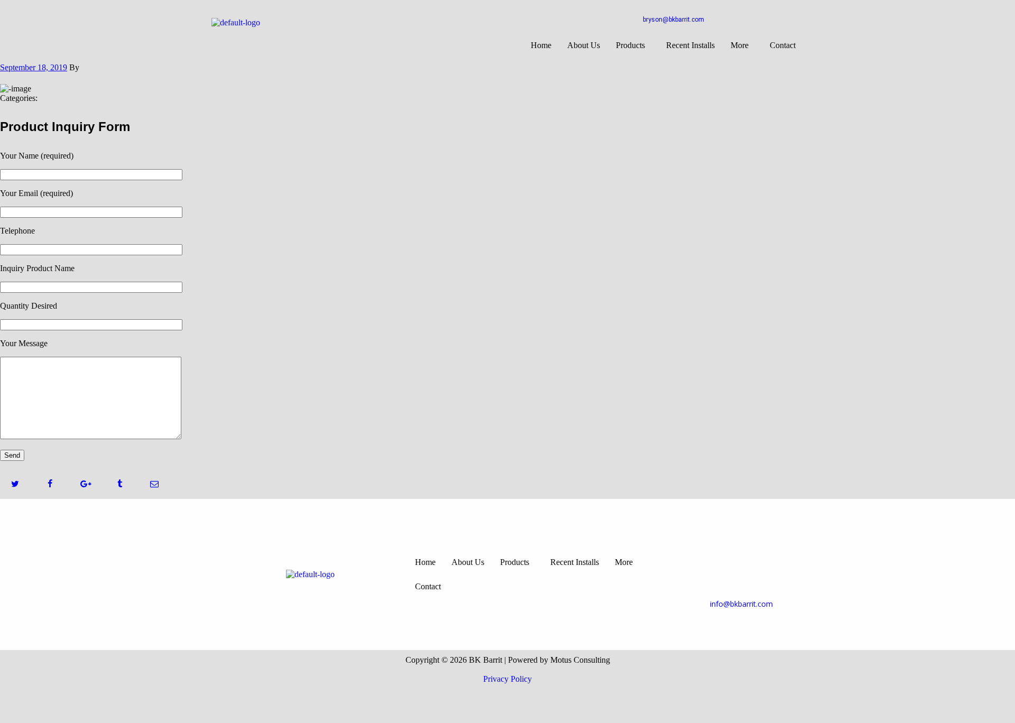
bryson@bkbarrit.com (673, 19)
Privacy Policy (507, 678)
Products (630, 45)
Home (541, 45)
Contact (783, 45)
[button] (633, 45)
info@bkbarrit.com (741, 604)
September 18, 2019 (33, 67)
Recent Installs (690, 45)
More (740, 45)
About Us (583, 45)
